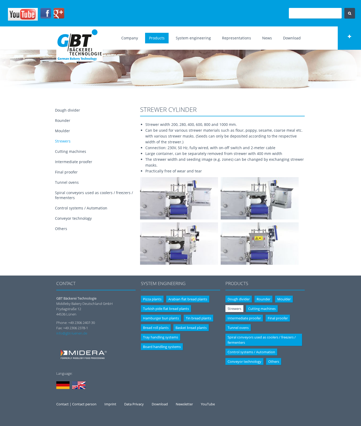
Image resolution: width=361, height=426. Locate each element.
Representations (236, 37)
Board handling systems (162, 346)
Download (292, 37)
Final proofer (66, 172)
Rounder (62, 120)
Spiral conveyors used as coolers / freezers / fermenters (262, 340)
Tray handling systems (160, 337)
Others (61, 228)
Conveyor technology (73, 218)
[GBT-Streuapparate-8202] (179, 263)
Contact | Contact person (76, 404)
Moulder (62, 130)
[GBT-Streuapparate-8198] (179, 218)
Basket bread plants (191, 327)
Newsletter (184, 404)
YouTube (208, 404)
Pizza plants (152, 299)
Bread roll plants (156, 327)
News (267, 37)
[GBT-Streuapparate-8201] (260, 263)
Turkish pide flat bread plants (166, 308)
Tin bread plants (198, 318)
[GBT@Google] (59, 17)
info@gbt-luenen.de (71, 333)
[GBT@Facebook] (45, 17)
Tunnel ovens (67, 182)
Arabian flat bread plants (187, 299)
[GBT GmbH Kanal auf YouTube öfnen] (23, 19)
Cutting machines (70, 151)
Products (157, 37)
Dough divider (67, 110)
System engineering (193, 37)
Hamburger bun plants (161, 318)
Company (129, 37)
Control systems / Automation (81, 207)
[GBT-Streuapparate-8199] (260, 218)
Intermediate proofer (73, 161)
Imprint (110, 404)
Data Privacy (134, 404)
